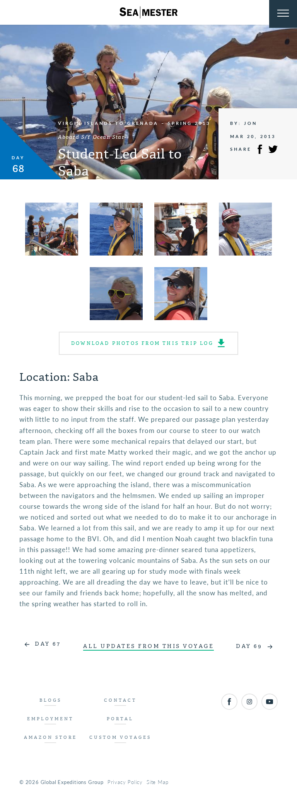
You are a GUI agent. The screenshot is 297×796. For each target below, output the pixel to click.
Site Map (157, 781)
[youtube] (269, 702)
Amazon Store (50, 737)
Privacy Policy (125, 781)
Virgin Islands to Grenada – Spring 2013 (134, 123)
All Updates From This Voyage (148, 646)
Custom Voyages (120, 737)
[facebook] (229, 702)
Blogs (50, 700)
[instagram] (249, 702)
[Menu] (283, 14)
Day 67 (48, 644)
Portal (120, 719)
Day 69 (249, 646)
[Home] (148, 12)
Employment (50, 719)
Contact (120, 700)
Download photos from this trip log (142, 343)
